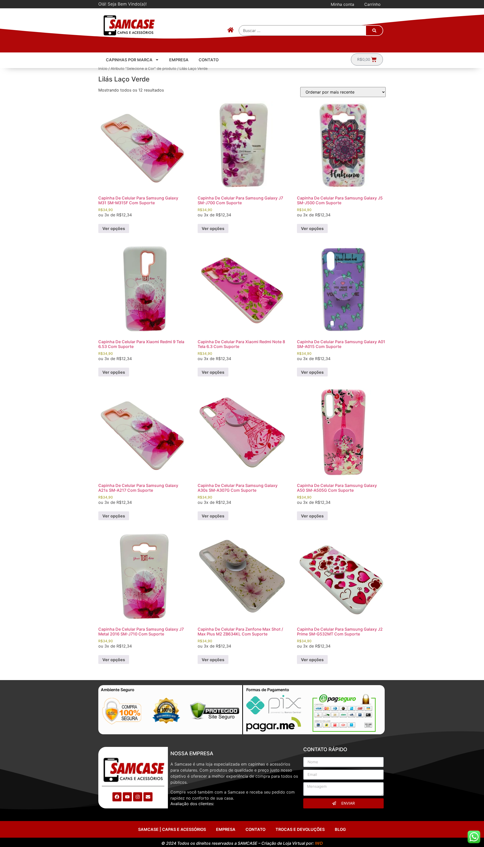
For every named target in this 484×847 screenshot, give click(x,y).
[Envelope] (148, 796)
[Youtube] (127, 796)
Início (102, 68)
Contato (209, 59)
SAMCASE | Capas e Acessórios (172, 829)
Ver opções (113, 228)
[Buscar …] (302, 30)
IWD (319, 843)
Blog (340, 829)
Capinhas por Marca (129, 59)
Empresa (179, 59)
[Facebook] (117, 796)
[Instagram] (137, 796)
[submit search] (374, 30)
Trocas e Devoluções (300, 829)
